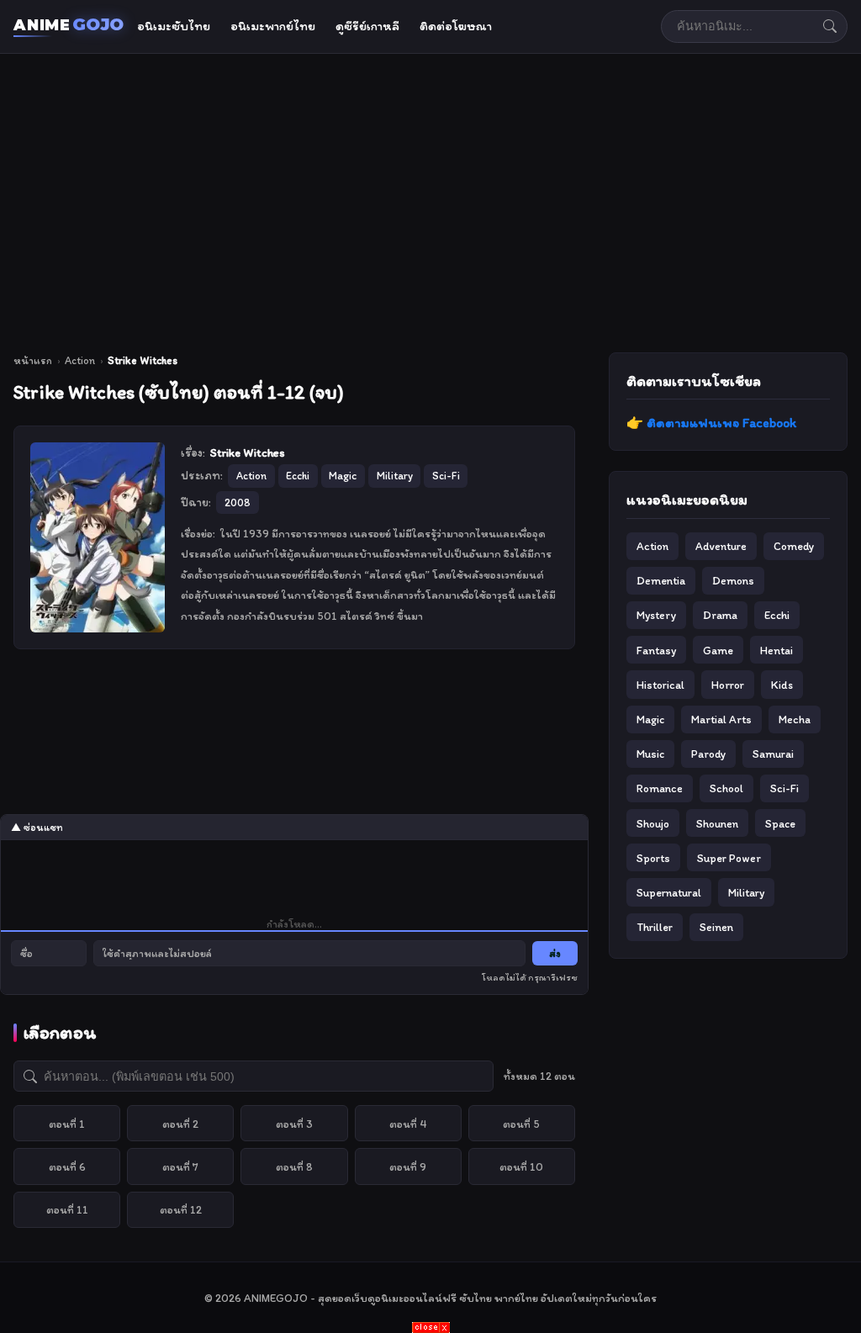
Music (650, 753)
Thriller (655, 927)
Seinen (716, 927)
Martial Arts (721, 719)
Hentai (776, 650)
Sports (653, 858)
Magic (650, 719)
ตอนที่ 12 (181, 1209)
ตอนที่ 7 (180, 1166)
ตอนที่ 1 (67, 1123)
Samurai (773, 753)
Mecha (795, 719)
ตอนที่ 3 (294, 1123)
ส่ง (555, 953)
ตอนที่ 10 (521, 1166)
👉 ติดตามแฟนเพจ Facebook (711, 423)
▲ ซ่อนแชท (37, 827)
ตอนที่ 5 (521, 1123)
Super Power (729, 858)
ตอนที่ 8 (294, 1166)
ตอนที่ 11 (67, 1209)
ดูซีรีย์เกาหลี (367, 26)
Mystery (656, 615)
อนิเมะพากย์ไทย (272, 26)
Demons (733, 580)
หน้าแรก (32, 360)
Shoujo (653, 823)
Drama (720, 615)
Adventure (721, 546)
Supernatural (669, 892)
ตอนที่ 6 (67, 1166)
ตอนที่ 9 (407, 1166)
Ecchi (777, 615)
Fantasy (656, 650)
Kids (782, 684)
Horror (727, 684)
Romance (660, 788)
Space (780, 823)
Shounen (717, 823)
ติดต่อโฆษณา (456, 26)
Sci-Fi (784, 788)
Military (746, 892)
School (726, 788)
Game (718, 650)
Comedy (794, 546)
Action (80, 360)
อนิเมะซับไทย (173, 26)
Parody (708, 753)
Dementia (661, 580)
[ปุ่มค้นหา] (830, 26)
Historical (660, 684)
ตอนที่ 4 (408, 1123)
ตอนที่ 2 (180, 1123)
